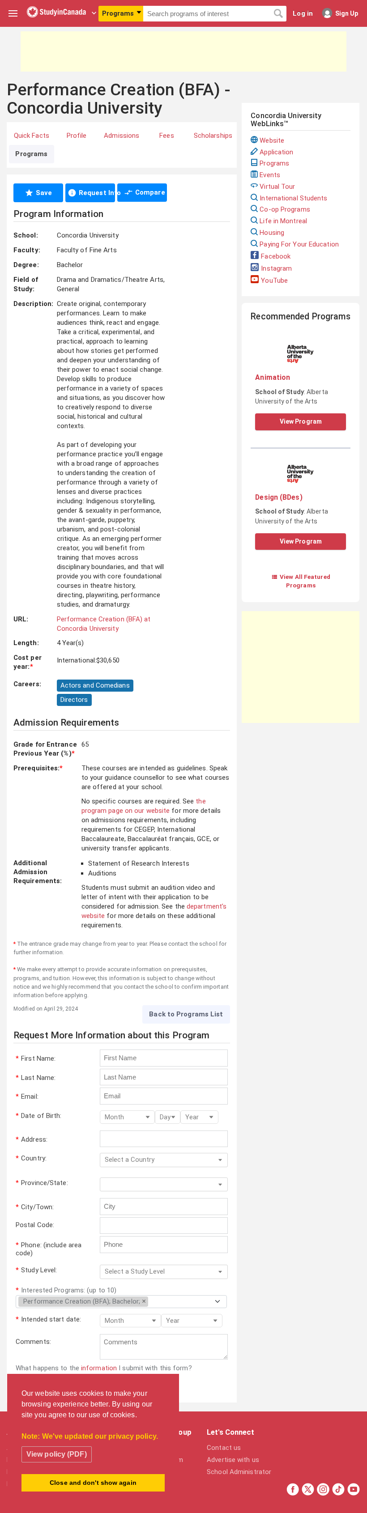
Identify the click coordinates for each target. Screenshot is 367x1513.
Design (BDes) (278, 497)
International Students (293, 198)
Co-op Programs (285, 209)
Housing (272, 233)
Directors (74, 700)
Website (272, 140)
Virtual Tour (277, 187)
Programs (274, 163)
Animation (272, 377)
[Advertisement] (183, 51)
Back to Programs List (186, 1014)
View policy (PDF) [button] (56, 1454)
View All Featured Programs (300, 581)
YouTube (274, 280)
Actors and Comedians (95, 685)
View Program (301, 421)
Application (276, 152)
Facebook (275, 256)
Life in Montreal (283, 221)
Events (270, 175)
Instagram (276, 268)
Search (278, 14)
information (99, 1368)
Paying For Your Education (299, 244)
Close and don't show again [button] (93, 1482)
